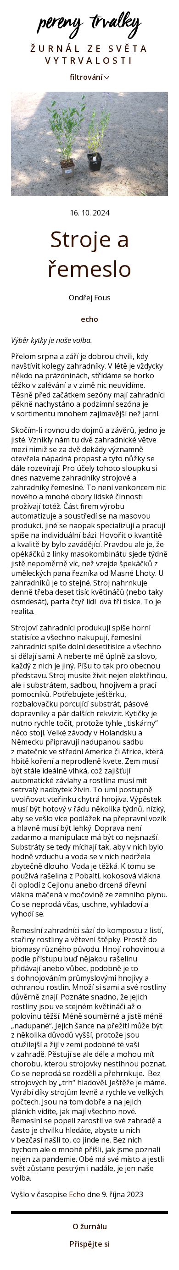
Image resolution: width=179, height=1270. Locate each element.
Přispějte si (90, 1244)
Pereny (89, 25)
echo (89, 319)
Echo (76, 1194)
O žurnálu (90, 1226)
